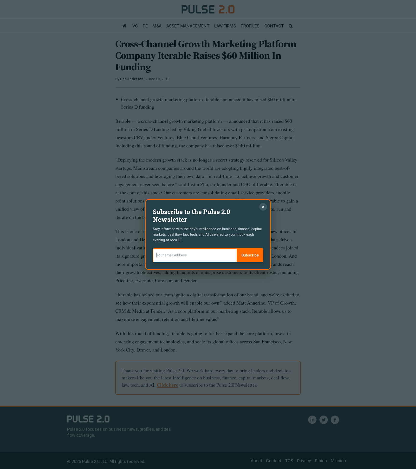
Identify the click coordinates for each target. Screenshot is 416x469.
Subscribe (250, 255)
